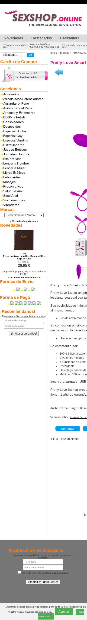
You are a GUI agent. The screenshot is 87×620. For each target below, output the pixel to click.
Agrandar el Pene (16, 103)
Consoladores (13, 122)
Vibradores (11, 205)
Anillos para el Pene (17, 108)
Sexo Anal (10, 195)
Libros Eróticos (14, 172)
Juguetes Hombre (16, 154)
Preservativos (13, 186)
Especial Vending (15, 140)
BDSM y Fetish (14, 117)
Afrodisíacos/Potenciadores (23, 99)
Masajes (9, 182)
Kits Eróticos (12, 159)
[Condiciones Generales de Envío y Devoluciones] (16, 290)
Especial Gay (13, 136)
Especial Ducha (14, 131)
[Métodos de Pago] (24, 304)
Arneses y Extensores (19, 113)
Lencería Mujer (14, 168)
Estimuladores (13, 145)
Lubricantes (11, 177)
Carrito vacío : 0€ (28, 73)
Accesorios (11, 94)
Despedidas (12, 126)
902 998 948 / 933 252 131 (44, 47)
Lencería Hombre (16, 163)
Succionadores (14, 200)
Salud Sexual (13, 191)
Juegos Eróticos (15, 149)
